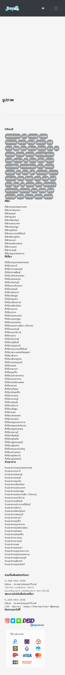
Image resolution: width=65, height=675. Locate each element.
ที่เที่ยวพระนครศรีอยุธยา (17, 352)
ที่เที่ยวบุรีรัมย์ (12, 342)
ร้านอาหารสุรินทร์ (13, 561)
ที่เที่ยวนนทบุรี (12, 329)
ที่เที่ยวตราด (11, 309)
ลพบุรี (53, 178)
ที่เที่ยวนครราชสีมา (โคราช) (19, 325)
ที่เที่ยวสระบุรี (11, 432)
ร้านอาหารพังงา (13, 507)
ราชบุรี (45, 178)
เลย (22, 184)
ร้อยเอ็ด (29, 178)
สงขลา (39, 184)
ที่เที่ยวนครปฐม (13, 319)
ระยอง (37, 178)
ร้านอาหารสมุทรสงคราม (17, 554)
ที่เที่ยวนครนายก (13, 315)
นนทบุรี (9, 160)
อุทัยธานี (38, 196)
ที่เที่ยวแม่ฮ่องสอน (14, 382)
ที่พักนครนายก (12, 223)
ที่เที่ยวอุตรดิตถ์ (13, 459)
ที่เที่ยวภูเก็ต (11, 372)
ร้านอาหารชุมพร (13, 481)
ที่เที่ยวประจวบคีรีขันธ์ (16, 349)
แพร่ (19, 172)
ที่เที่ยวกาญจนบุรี (14, 269)
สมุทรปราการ (50, 184)
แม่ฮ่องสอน (11, 178)
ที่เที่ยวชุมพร (11, 299)
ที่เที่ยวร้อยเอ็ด (12, 392)
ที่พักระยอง (11, 247)
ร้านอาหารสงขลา (13, 547)
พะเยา (25, 172)
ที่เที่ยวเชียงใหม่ (13, 305)
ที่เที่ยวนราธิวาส (13, 332)
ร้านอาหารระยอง (13, 537)
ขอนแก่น (22, 142)
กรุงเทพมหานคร (13, 136)
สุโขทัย (50, 190)
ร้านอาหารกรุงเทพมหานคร (18, 467)
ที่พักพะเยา (10, 240)
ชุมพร (23, 148)
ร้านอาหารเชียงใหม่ (14, 484)
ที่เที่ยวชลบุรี (11, 289)
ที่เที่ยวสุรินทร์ (12, 445)
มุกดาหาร (53, 172)
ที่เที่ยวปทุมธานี (13, 345)
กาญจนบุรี (33, 136)
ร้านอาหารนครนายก (15, 487)
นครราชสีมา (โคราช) (44, 154)
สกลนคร (30, 184)
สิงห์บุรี (42, 190)
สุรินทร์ (20, 196)
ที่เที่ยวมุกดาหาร (13, 379)
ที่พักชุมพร (10, 217)
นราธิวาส (18, 160)
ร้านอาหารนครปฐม (14, 491)
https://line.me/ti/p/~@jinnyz (41, 606)
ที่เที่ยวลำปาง (11, 405)
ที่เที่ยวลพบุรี (11, 402)
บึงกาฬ (33, 160)
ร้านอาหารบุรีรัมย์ (13, 501)
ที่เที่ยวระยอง (12, 395)
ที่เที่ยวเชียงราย (13, 302)
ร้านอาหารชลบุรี (13, 477)
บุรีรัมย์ (41, 160)
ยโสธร (21, 178)
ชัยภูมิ (16, 148)
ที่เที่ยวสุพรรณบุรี (14, 442)
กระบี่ (24, 136)
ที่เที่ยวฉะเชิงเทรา (14, 285)
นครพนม (30, 154)
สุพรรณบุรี (10, 196)
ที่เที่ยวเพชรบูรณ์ (13, 362)
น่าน (26, 160)
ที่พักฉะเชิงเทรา (13, 210)
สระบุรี (34, 190)
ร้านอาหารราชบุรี (13, 541)
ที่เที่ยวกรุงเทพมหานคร (17, 262)
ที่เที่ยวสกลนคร (13, 415)
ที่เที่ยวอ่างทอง (13, 452)
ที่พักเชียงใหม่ (12, 220)
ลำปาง (9, 184)
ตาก (56, 148)
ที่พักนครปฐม (12, 227)
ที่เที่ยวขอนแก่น (13, 279)
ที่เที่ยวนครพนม (13, 322)
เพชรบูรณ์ (10, 172)
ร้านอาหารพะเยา (13, 517)
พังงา (40, 166)
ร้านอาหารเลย (12, 544)
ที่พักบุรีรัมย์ (11, 230)
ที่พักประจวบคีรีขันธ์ (15, 233)
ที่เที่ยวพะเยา (11, 369)
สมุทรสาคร (25, 190)
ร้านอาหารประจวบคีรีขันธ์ (18, 504)
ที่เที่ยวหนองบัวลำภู (15, 449)
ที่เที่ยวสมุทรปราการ (15, 422)
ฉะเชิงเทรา (40, 142)
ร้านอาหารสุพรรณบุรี (15, 557)
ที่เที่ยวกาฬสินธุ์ (13, 272)
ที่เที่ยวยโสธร (11, 389)
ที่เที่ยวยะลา (11, 385)
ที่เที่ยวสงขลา (12, 419)
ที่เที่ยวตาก (10, 312)
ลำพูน (16, 184)
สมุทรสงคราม (12, 190)
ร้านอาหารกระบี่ (13, 471)
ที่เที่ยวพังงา (11, 355)
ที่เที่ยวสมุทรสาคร (14, 429)
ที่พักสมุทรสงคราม (14, 253)
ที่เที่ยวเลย (10, 412)
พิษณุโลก (49, 166)
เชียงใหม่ (41, 148)
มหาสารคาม (42, 172)
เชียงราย (32, 148)
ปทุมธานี (49, 160)
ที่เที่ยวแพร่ (10, 365)
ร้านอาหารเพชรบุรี (14, 514)
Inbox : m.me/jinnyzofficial (21, 584)
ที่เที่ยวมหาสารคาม (14, 375)
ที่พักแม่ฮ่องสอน (13, 243)
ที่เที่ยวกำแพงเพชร (14, 275)
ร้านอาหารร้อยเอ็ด (14, 534)
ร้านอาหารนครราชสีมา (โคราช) (21, 494)
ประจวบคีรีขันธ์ (12, 166)
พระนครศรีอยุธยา (28, 166)
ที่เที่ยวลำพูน (11, 409)
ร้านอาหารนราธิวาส (15, 497)
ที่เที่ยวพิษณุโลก (13, 359)
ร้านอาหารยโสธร (13, 531)
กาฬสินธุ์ (43, 136)
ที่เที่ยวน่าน (10, 335)
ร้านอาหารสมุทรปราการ (17, 551)
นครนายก (10, 154)
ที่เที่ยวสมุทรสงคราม (15, 425)
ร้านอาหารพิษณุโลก (15, 511)
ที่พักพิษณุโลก (12, 237)
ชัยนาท (9, 148)
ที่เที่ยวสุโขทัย (12, 439)
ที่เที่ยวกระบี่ (11, 265)
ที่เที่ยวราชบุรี (11, 399)
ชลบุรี (49, 142)
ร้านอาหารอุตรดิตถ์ (15, 564)
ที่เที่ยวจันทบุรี (12, 282)
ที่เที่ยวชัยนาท (12, 292)
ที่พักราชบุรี (10, 250)
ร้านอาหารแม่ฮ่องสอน (16, 527)
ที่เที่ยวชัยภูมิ (11, 295)
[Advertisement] (32, 57)
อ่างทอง (29, 196)
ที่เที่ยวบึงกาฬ (12, 339)
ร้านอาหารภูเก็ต (13, 521)
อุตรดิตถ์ (48, 196)
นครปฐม (20, 154)
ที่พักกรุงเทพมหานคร (16, 207)
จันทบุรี (31, 142)
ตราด (50, 148)
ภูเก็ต (32, 172)
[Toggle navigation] (56, 8)
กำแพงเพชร (11, 142)
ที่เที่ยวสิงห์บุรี (12, 435)
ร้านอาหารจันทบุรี (14, 474)
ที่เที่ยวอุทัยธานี (13, 455)
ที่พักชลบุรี (10, 213)
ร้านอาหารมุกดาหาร (15, 524)
